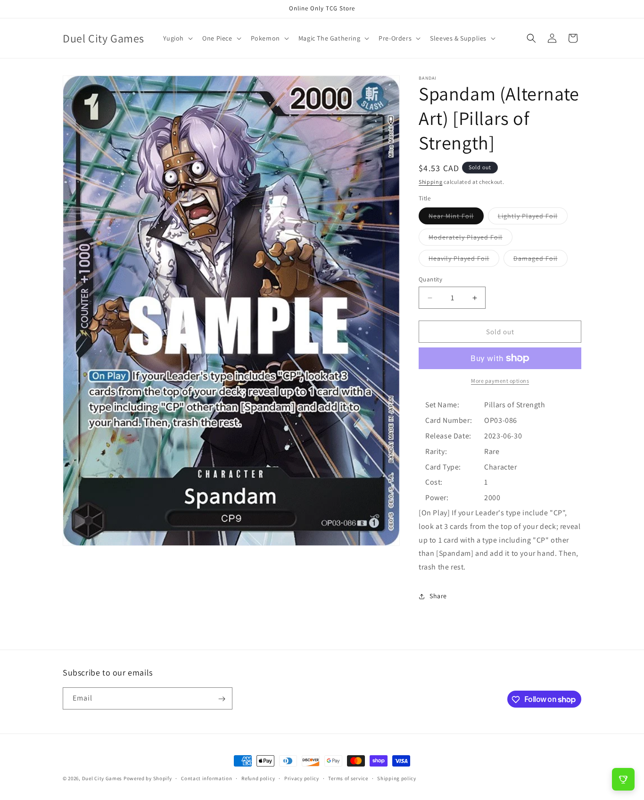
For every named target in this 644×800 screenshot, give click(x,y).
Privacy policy (301, 778)
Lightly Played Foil (533, 217)
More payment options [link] (500, 380)
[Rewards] (623, 779)
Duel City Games (102, 778)
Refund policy (258, 778)
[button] (177, 38)
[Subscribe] (221, 699)
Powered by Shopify (148, 778)
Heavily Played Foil (464, 260)
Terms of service (348, 778)
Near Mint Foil (456, 217)
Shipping (431, 181)
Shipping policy (396, 778)
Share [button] (438, 596)
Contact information (206, 778)
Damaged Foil (540, 260)
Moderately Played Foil (470, 239)
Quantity (430, 279)
